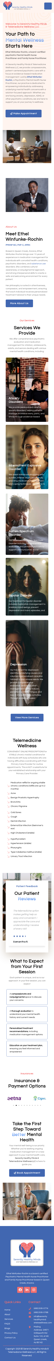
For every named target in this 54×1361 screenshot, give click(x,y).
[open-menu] (48, 6)
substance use (38, 264)
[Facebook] (20, 1290)
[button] (9, 1098)
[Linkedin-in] (27, 1290)
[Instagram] (34, 1290)
